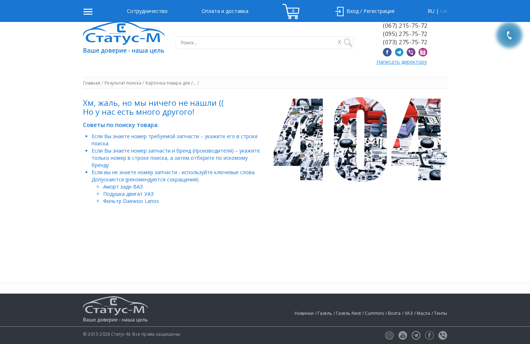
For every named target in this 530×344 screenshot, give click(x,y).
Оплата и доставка (225, 11)
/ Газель (323, 313)
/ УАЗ (407, 313)
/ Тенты (439, 313)
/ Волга (393, 313)
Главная (92, 83)
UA (443, 11)
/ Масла (422, 313)
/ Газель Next (347, 313)
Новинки (304, 313)
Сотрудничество (147, 11)
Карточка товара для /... (171, 83)
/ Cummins (373, 313)
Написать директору (401, 61)
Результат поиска (123, 83)
